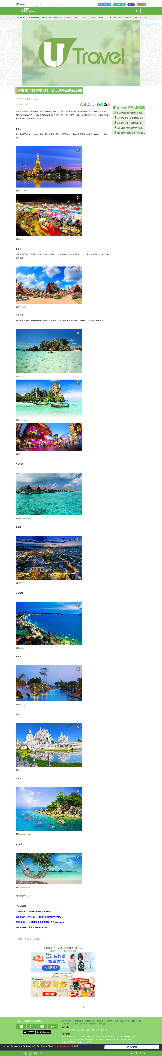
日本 (122, 1021)
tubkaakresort (24, 887)
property (21, 582)
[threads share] (105, 104)
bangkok (21, 238)
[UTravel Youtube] (42, 1026)
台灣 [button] (92, 17)
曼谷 (83, 1030)
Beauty (52, 5)
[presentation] (146, 17)
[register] (136, 11)
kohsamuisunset (25, 518)
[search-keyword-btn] (143, 11)
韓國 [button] (100, 17)
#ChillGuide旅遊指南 (70, 1039)
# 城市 (36, 939)
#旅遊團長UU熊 (109, 1039)
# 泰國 (20, 939)
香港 (73, 1030)
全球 (139, 1021)
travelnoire (22, 420)
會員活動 (92, 1023)
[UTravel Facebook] (21, 1026)
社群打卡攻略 (121, 4)
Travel (36, 5)
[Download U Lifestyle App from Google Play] (43, 1032)
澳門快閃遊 (21, 17)
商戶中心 (131, 4)
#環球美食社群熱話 (86, 1039)
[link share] (108, 104)
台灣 (127, 1021)
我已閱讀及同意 (131, 1047)
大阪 (63, 1030)
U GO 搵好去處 (105, 4)
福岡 (102, 1030)
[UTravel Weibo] (52, 1026)
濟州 (107, 1030)
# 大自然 (28, 939)
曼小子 (20, 104)
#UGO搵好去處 (117, 1036)
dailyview (28, 895)
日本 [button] (84, 17)
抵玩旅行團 (46, 17)
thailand (21, 770)
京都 (97, 1030)
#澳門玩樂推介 (130, 1036)
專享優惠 (101, 1023)
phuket (21, 453)
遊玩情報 (26, 98)
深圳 (116, 1021)
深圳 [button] (76, 17)
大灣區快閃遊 (34, 17)
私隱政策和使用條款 (62, 1046)
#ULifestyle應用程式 (125, 1039)
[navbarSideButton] (17, 11)
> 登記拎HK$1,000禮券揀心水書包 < (63, 950)
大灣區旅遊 (105, 1036)
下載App (142, 4)
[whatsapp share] (101, 104)
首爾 (88, 1030)
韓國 (133, 1021)
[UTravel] (29, 10)
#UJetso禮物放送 (68, 1042)
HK (29, 5)
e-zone (69, 5)
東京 (78, 1030)
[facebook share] (98, 104)
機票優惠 (57, 17)
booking (21, 704)
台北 (68, 1030)
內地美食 (67, 17)
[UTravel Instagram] (31, 1026)
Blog (60, 5)
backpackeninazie (25, 834)
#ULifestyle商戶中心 (85, 1042)
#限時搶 (99, 1039)
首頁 (18, 98)
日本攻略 (117, 17)
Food (44, 5)
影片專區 (137, 17)
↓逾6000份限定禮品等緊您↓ (63, 975)
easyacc (21, 376)
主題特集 (127, 17)
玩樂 (35, 98)
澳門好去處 (71, 1036)
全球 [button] (108, 17)
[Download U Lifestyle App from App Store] (29, 1032)
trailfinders (22, 190)
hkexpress (22, 306)
